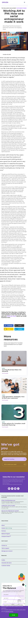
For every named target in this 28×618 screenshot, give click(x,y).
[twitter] (12, 488)
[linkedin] (15, 488)
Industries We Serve (6, 562)
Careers (6, 528)
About (3, 525)
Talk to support (5, 548)
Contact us (4, 545)
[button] (24, 2)
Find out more (11, 316)
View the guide (5, 373)
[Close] (23, 585)
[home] (4, 2)
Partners (3, 531)
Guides (3, 560)
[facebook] (9, 488)
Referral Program (5, 533)
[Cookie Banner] (14, 612)
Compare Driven (6, 536)
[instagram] (18, 488)
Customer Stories (5, 565)
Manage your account (6, 551)
